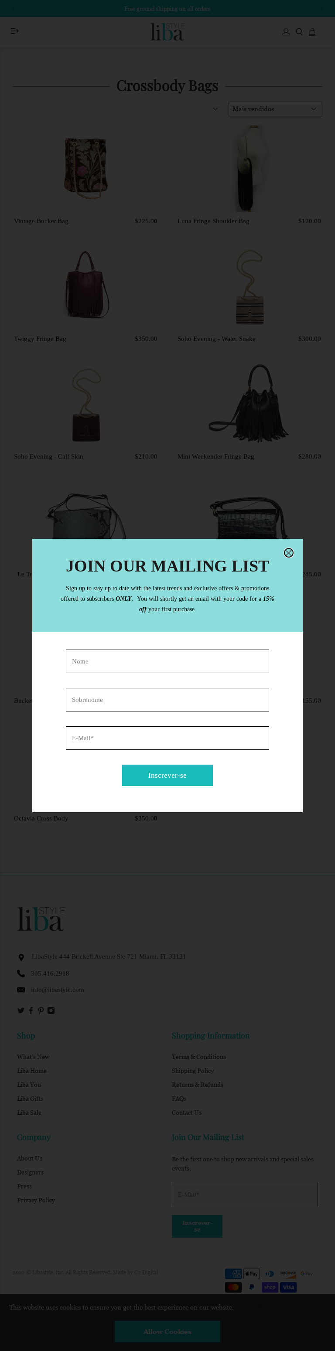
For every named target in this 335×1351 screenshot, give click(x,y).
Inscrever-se (167, 775)
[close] (288, 552)
